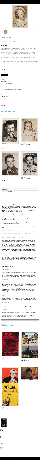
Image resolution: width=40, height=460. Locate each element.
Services (1, 437)
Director (1, 449)
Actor (1, 448)
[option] (20, 16)
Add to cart (4, 74)
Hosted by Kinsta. (37, 457)
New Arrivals (2, 444)
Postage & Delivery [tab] (5, 189)
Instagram (2, 431)
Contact (1, 440)
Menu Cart (2, 452)
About (1, 436)
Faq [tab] (2, 187)
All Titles (1, 443)
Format (1, 447)
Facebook (1, 430)
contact (9, 204)
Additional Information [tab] (6, 185)
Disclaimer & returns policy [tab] (7, 191)
